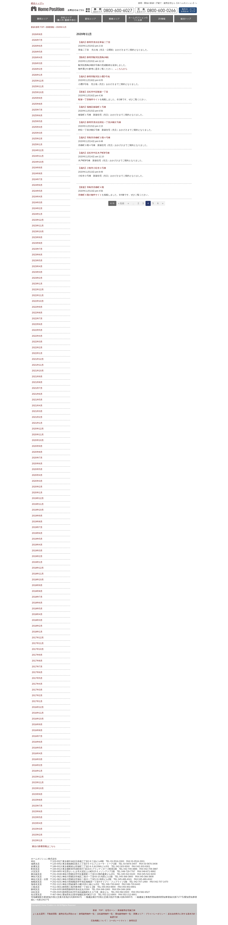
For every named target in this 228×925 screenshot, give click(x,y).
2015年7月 (37, 806)
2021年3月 (37, 411)
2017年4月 (37, 684)
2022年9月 (37, 307)
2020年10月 (38, 440)
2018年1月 (37, 631)
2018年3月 (37, 620)
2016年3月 (37, 759)
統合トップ (185, 20)
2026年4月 (37, 57)
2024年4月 (37, 196)
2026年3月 (37, 63)
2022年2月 (37, 347)
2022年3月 (37, 341)
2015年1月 (37, 840)
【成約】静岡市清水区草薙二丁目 (94, 42)
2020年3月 (37, 481)
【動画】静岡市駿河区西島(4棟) (93, 57)
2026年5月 (37, 52)
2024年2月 (37, 208)
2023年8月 (37, 243)
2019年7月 (37, 527)
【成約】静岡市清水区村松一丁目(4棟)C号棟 (99, 122)
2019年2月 (37, 556)
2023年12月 (38, 220)
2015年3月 (37, 829)
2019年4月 (37, 544)
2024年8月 (37, 173)
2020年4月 (37, 475)
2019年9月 (37, 515)
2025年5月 (37, 121)
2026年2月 (37, 69)
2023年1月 (37, 283)
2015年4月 (37, 823)
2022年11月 (38, 295)
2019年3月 (37, 550)
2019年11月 (38, 504)
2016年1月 (37, 771)
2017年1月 (37, 701)
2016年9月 (37, 724)
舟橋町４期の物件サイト (90, 195)
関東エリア (114, 20)
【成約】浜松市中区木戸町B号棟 (94, 153)
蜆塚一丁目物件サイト (89, 99)
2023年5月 (37, 260)
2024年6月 (37, 185)
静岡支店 (133, 920)
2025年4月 (37, 127)
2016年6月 (37, 742)
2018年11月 (38, 573)
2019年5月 (37, 539)
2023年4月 (37, 266)
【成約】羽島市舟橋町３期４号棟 (94, 137)
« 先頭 (121, 203)
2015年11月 (38, 782)
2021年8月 (37, 382)
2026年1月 (37, 75)
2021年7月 (37, 388)
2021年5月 (37, 399)
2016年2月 (37, 765)
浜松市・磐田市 (66, 20)
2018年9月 (37, 585)
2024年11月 (38, 156)
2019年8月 (37, 521)
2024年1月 (37, 214)
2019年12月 (38, 498)
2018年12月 (38, 568)
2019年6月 (37, 533)
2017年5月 (37, 678)
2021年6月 (37, 394)
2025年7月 (37, 110)
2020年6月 (37, 463)
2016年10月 (38, 719)
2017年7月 (37, 666)
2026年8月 (37, 34)
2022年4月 (37, 336)
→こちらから (121, 69)
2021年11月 (38, 365)
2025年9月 (37, 98)
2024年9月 (37, 167)
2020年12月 (38, 428)
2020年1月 (37, 492)
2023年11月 (38, 225)
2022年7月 (37, 318)
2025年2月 (37, 138)
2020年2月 (37, 486)
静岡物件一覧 (42, 20)
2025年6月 (37, 115)
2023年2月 (37, 278)
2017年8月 (37, 660)
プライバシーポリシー (155, 914)
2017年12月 (38, 637)
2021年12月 (38, 359)
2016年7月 (37, 736)
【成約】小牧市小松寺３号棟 (92, 168)
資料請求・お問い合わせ (187, 10)
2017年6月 (37, 672)
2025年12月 (38, 81)
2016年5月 (37, 748)
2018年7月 (37, 597)
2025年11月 (38, 86)
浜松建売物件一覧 (105, 914)
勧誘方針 (114, 917)
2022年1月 (37, 353)
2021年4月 (37, 405)
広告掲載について (99, 920)
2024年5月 (37, 191)
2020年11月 (38, 434)
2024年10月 (38, 162)
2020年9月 (37, 446)
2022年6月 (37, 324)
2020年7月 (37, 457)
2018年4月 (37, 614)
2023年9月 (37, 237)
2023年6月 (37, 254)
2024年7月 (37, 179)
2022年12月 (38, 289)
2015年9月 (37, 794)
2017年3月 (37, 690)
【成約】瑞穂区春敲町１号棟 (92, 107)
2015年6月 (37, 811)
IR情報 (161, 20)
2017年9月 (37, 655)
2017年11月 (38, 643)
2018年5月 (37, 608)
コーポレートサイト (118, 920)
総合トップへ (37, 3)
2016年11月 (38, 713)
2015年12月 (38, 777)
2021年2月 (37, 417)
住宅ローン (110, 910)
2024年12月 (38, 150)
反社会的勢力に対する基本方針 (181, 914)
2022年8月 (37, 312)
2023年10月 (38, 231)
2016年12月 (38, 707)
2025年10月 (38, 92)
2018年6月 (37, 602)
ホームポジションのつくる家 (137, 20)
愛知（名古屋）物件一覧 (90, 20)
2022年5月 (37, 330)
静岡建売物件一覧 (87, 914)
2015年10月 (38, 788)
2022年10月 (38, 301)
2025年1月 (37, 144)
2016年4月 (37, 753)
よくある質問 (39, 914)
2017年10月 (38, 649)
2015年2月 (37, 835)
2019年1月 (37, 562)
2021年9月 (37, 376)
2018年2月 (37, 626)
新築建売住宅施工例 (126, 910)
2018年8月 (37, 591)
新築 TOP (98, 910)
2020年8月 (37, 452)
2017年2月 (37, 695)
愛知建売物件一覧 (123, 914)
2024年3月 (37, 202)
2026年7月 (37, 40)
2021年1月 (37, 423)
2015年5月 (37, 817)
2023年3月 (37, 272)
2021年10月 (38, 370)
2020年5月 (37, 469)
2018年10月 (38, 579)
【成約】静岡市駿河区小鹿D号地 (94, 76)
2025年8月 (37, 104)
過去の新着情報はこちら (43, 846)
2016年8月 (37, 730)
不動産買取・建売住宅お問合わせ (61, 914)
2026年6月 (37, 46)
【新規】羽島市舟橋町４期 (91, 187)
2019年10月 (38, 510)
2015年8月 (37, 800)
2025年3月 (37, 133)
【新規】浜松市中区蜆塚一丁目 (93, 92)
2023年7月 (37, 249)
